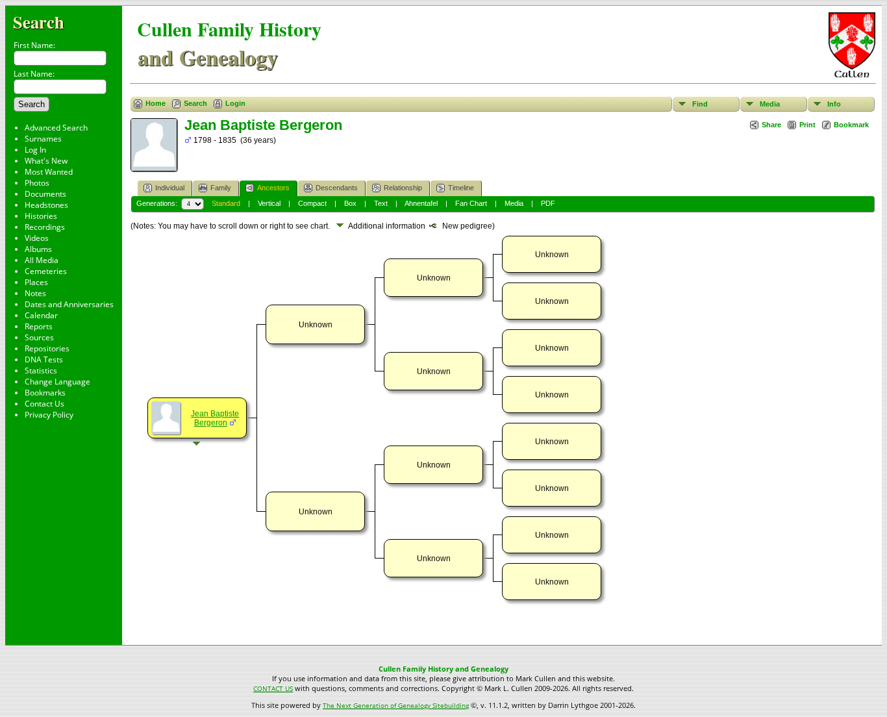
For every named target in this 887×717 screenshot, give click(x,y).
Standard (226, 203)
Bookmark (851, 125)
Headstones (46, 204)
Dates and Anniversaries (69, 304)
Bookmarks (45, 392)
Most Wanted (49, 171)
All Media (41, 260)
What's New (46, 160)
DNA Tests (44, 359)
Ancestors (273, 188)
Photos (37, 182)
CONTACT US (273, 688)
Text (381, 203)
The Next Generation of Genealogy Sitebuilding (396, 705)
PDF (548, 203)
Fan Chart (471, 203)
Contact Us (44, 403)
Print (807, 125)
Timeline (461, 188)
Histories (41, 215)
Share (771, 125)
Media (770, 104)
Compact (312, 203)
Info (834, 104)
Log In (35, 149)
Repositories (47, 348)
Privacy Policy (49, 414)
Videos (37, 238)
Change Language (57, 381)
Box (350, 203)
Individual (169, 188)
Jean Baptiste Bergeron (215, 418)
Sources (39, 337)
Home (155, 103)
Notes (35, 293)
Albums (38, 249)
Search (38, 21)
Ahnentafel (421, 203)
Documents (45, 193)
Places (36, 282)
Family (220, 188)
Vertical (269, 203)
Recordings (45, 227)
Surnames (43, 138)
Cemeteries (46, 271)
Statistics (41, 370)
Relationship (403, 188)
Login (235, 103)
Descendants (337, 188)
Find (700, 104)
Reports (39, 326)
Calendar (41, 315)
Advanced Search (56, 127)
